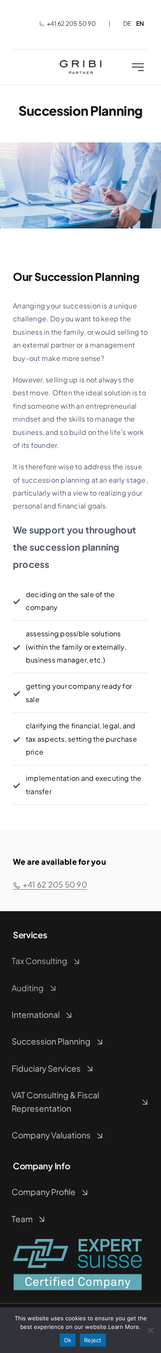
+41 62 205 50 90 (71, 23)
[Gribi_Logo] (80, 63)
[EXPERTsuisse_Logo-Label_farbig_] (77, 1242)
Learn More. (124, 1326)
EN (140, 23)
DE (127, 23)
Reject (93, 1340)
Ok (68, 1340)
